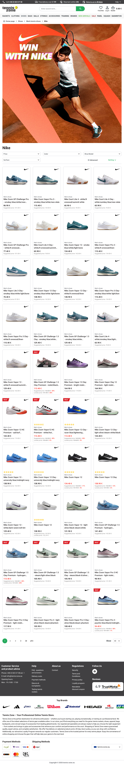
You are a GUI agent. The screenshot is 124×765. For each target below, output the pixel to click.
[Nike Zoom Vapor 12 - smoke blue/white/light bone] (77, 226)
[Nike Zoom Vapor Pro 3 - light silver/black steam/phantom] (46, 601)
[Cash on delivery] (26, 754)
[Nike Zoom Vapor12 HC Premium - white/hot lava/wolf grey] (46, 410)
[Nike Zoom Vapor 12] (77, 458)
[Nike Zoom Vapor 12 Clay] (107, 458)
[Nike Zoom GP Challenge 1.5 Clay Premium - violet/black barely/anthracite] (46, 363)
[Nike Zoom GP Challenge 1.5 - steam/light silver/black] (46, 553)
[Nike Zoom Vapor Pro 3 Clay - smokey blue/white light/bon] (107, 271)
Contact (55, 670)
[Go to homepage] (10, 8)
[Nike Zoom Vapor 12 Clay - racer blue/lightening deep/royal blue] (77, 410)
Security (75, 670)
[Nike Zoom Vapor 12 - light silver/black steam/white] (77, 506)
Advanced (94, 160)
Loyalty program (78, 683)
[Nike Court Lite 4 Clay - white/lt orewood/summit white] (46, 226)
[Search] (80, 8)
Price (5, 154)
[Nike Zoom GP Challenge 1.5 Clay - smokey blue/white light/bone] (46, 317)
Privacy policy (77, 680)
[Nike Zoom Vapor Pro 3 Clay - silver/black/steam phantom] (77, 601)
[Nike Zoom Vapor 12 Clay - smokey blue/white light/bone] (46, 271)
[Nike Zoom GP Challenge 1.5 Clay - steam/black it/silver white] (77, 553)
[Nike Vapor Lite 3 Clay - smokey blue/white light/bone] (16, 271)
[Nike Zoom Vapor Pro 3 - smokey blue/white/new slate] (46, 180)
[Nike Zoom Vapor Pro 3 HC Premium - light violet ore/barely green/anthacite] (107, 553)
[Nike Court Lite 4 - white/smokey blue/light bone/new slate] (107, 317)
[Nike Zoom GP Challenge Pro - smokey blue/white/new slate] (16, 180)
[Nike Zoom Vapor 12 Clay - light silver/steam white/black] (107, 410)
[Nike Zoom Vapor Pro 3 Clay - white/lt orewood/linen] (16, 317)
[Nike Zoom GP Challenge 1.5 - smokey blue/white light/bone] (77, 317)
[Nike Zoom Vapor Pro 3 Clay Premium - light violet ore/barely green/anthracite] (16, 601)
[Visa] (26, 747)
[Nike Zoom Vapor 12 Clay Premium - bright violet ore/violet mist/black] (77, 363)
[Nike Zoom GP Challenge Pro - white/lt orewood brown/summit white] (16, 226)
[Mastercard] (16, 754)
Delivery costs (37, 676)
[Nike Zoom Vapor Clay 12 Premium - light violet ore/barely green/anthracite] (107, 363)
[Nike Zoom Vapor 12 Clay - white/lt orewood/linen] (77, 271)
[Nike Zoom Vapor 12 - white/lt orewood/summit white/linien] (16, 363)
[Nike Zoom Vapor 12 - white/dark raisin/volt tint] (16, 506)
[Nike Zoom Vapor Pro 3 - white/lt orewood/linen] (107, 226)
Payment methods (39, 680)
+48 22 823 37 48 (15, 2)
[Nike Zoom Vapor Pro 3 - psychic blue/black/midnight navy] (107, 601)
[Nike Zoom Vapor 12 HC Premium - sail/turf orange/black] (16, 410)
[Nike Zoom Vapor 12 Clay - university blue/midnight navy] (46, 458)
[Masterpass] (6, 754)
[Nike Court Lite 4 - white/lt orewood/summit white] (77, 180)
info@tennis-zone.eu (14, 676)
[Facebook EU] (94, 671)
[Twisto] (16, 747)
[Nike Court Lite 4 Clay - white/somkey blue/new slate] (107, 180)
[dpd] (36, 747)
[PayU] (6, 747)
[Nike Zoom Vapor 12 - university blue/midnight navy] (16, 458)
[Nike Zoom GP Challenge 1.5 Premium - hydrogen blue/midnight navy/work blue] (107, 506)
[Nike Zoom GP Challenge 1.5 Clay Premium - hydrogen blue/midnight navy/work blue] (16, 553)
